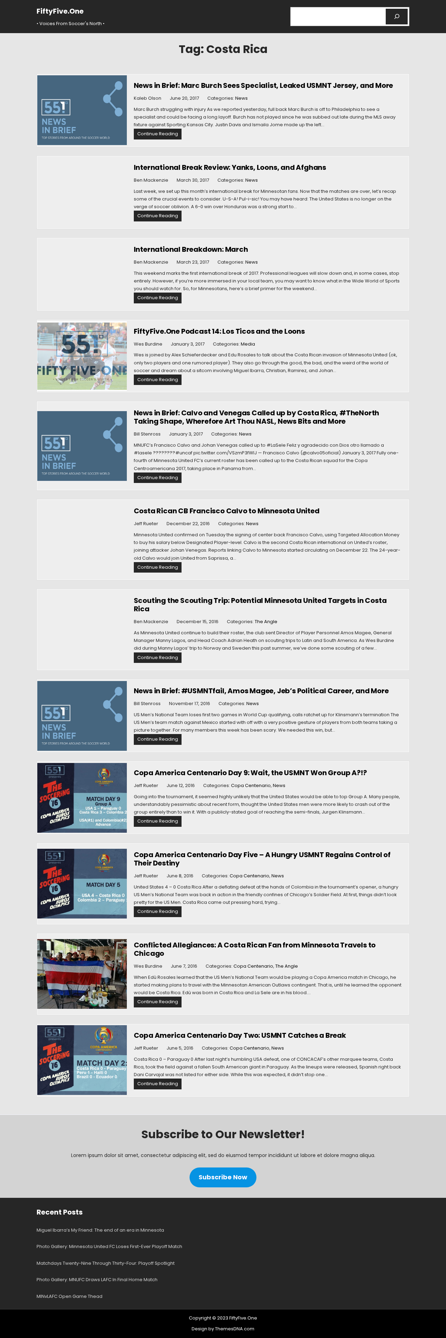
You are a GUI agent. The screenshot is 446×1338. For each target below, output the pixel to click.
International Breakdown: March (191, 249)
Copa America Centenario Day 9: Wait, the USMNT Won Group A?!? (250, 773)
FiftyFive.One (60, 11)
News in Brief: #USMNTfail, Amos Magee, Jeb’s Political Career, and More (261, 691)
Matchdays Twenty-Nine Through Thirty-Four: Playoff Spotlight (106, 1263)
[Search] (397, 16)
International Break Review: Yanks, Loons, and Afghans (230, 167)
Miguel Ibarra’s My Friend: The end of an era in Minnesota (100, 1230)
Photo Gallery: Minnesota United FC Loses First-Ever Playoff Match (109, 1246)
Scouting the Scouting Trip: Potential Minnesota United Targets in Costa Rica (260, 604)
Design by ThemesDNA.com (223, 1328)
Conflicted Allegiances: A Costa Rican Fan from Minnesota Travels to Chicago (255, 949)
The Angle (266, 621)
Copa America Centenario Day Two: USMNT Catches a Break (240, 1035)
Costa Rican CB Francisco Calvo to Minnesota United (227, 511)
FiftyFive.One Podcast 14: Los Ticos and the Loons (219, 331)
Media (248, 344)
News (241, 98)
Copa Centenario (251, 785)
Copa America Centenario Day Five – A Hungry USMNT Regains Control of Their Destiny (262, 859)
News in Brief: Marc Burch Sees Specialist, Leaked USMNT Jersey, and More (263, 85)
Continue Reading (159, 134)
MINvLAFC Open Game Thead (69, 1296)
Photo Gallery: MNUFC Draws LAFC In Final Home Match (97, 1279)
